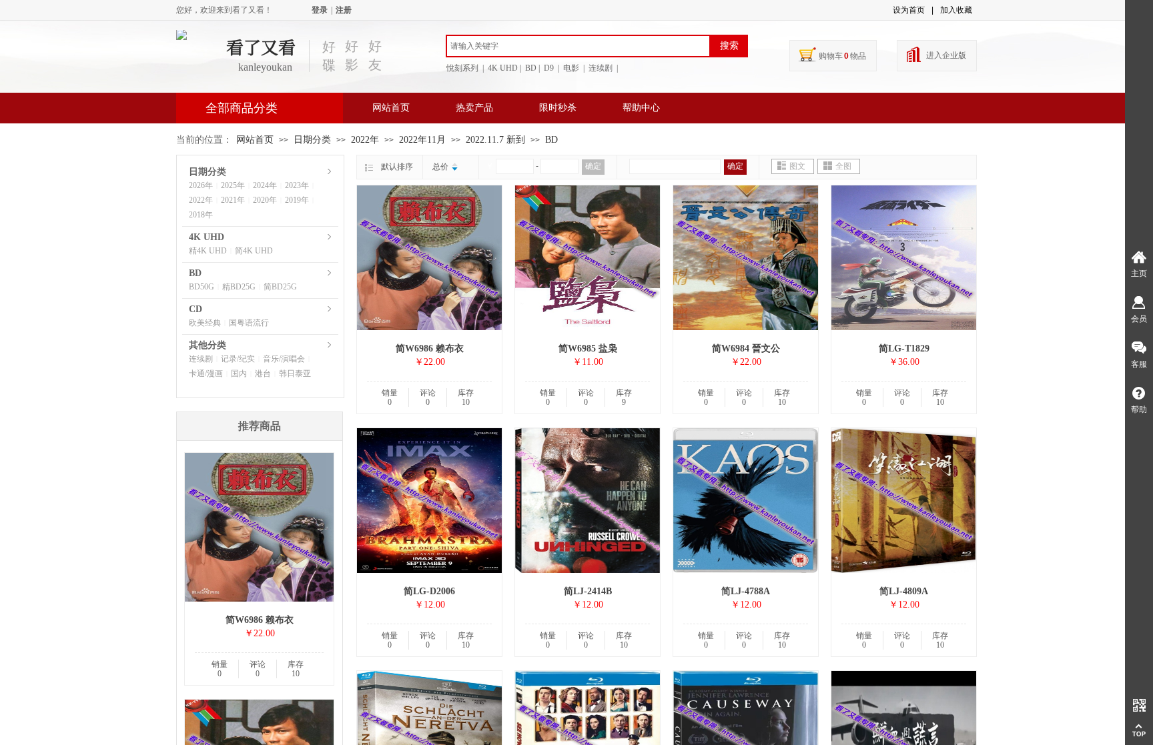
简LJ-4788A (745, 591)
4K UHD (206, 237)
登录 (320, 10)
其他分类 (207, 345)
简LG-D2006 (429, 591)
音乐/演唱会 (284, 358)
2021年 (233, 200)
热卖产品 (474, 108)
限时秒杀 (557, 108)
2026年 (201, 185)
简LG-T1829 (904, 348)
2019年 (297, 200)
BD (551, 140)
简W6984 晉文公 (746, 348)
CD (195, 309)
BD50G (201, 286)
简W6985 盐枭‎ (587, 348)
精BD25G (239, 286)
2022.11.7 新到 (495, 140)
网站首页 (391, 108)
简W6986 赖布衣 (430, 348)
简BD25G (280, 286)
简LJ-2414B (588, 591)
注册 (344, 10)
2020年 (265, 200)
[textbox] (578, 46)
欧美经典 (205, 322)
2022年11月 (422, 140)
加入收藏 (956, 10)
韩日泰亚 (295, 373)
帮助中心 (641, 108)
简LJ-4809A (903, 591)
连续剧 (201, 358)
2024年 (265, 185)
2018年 (201, 214)
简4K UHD (254, 250)
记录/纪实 (238, 358)
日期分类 (312, 140)
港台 (263, 373)
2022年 (365, 140)
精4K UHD (208, 250)
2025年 (233, 185)
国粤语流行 (249, 322)
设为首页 (909, 10)
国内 (239, 373)
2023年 (297, 185)
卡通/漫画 (206, 373)
